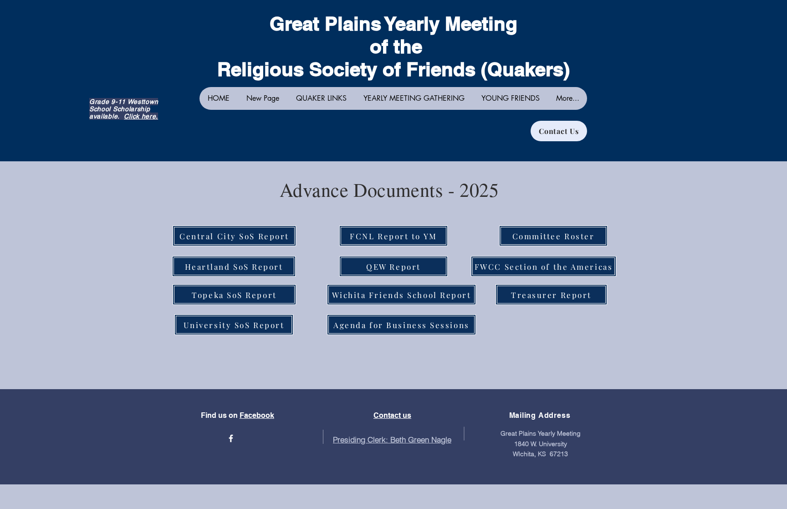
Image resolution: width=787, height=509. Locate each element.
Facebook (257, 415)
